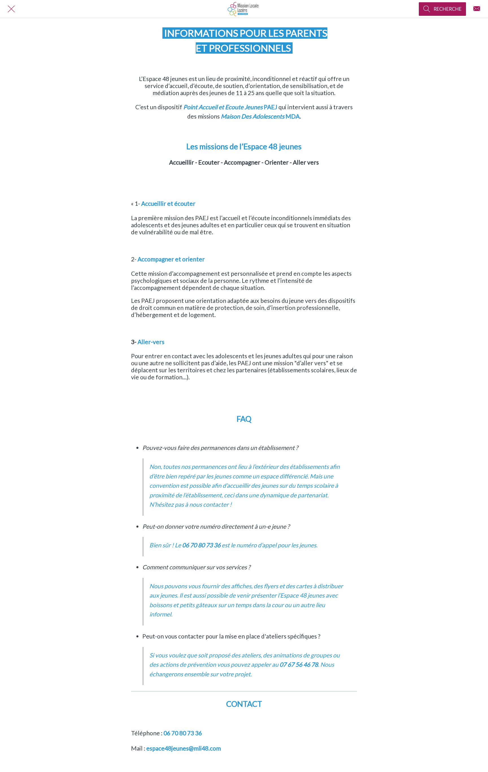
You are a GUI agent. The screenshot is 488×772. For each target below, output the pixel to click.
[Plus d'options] (476, 9)
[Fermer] (11, 9)
